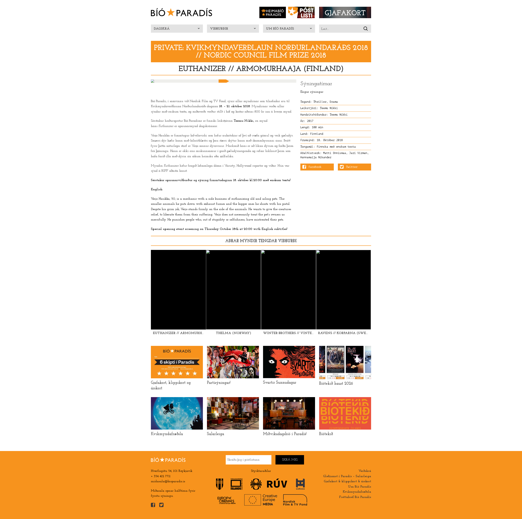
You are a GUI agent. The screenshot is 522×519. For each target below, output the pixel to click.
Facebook (315, 167)
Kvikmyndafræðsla (357, 491)
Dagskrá (162, 28)
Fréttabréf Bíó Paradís (355, 497)
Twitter (351, 167)
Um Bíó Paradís (280, 28)
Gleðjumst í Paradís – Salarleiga (347, 476)
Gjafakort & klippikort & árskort (347, 481)
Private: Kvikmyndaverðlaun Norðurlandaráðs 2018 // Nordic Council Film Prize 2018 (261, 51)
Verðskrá (364, 471)
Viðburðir (219, 28)
